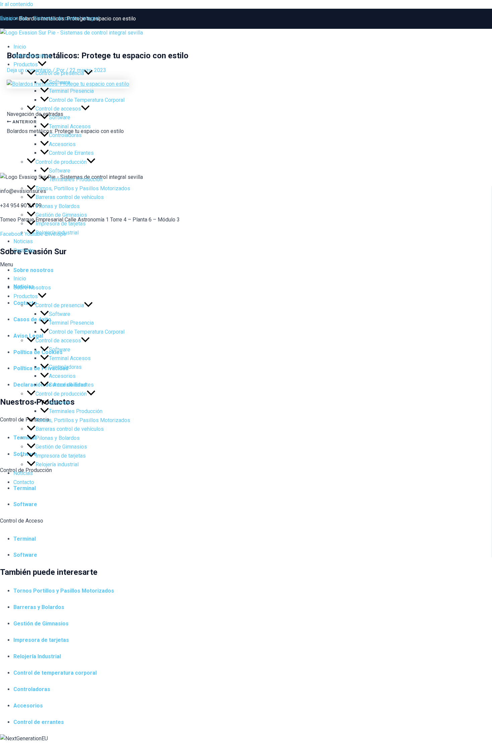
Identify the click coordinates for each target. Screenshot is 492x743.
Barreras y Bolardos (38, 607)
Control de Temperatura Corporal (87, 100)
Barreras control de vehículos (69, 197)
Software (59, 82)
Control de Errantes (71, 153)
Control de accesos (58, 109)
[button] (246, 264)
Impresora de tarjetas (60, 223)
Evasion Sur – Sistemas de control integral (49, 18)
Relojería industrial (57, 232)
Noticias (23, 241)
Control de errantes (38, 722)
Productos (25, 64)
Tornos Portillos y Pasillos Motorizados (63, 591)
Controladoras (65, 135)
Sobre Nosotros (32, 56)
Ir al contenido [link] (16, 4)
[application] (42, 64)
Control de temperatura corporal (55, 673)
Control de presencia (59, 73)
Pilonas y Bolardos (57, 206)
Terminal (24, 539)
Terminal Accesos (70, 126)
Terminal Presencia (71, 91)
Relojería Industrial (37, 656)
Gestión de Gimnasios (61, 215)
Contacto (23, 250)
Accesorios (62, 144)
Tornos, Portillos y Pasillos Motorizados (82, 188)
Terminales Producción (75, 179)
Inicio (19, 47)
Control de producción (61, 162)
